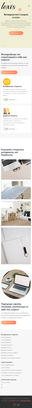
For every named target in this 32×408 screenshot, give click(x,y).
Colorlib (12, 400)
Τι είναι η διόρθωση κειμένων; (8, 365)
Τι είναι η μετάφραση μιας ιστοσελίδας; (10, 375)
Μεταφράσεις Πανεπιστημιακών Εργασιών (11, 358)
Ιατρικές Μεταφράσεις (6, 342)
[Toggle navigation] (29, 6)
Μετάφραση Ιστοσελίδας (7, 350)
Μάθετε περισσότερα (16, 33)
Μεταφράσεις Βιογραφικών (7, 355)
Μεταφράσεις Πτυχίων (6, 347)
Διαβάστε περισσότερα (8, 322)
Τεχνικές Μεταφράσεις (6, 339)
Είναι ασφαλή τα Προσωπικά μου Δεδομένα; (11, 372)
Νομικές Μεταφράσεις (6, 337)
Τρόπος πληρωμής (5, 367)
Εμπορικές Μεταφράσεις (6, 345)
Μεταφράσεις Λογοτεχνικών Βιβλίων (9, 352)
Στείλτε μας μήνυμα (5, 382)
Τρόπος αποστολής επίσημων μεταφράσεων (11, 370)
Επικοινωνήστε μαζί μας (9, 72)
